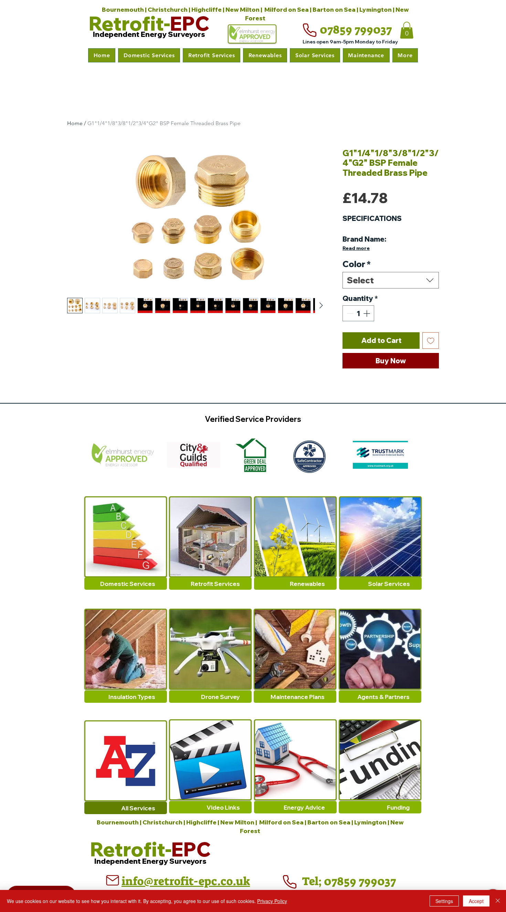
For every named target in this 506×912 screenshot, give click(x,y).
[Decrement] (349, 313)
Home (75, 123)
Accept (476, 901)
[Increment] (367, 313)
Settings (444, 901)
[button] (149, 55)
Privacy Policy (272, 901)
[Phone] (309, 30)
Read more (356, 248)
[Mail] (112, 880)
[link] (407, 30)
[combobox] (390, 280)
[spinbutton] (358, 313)
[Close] (498, 900)
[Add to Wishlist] (430, 340)
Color (356, 264)
